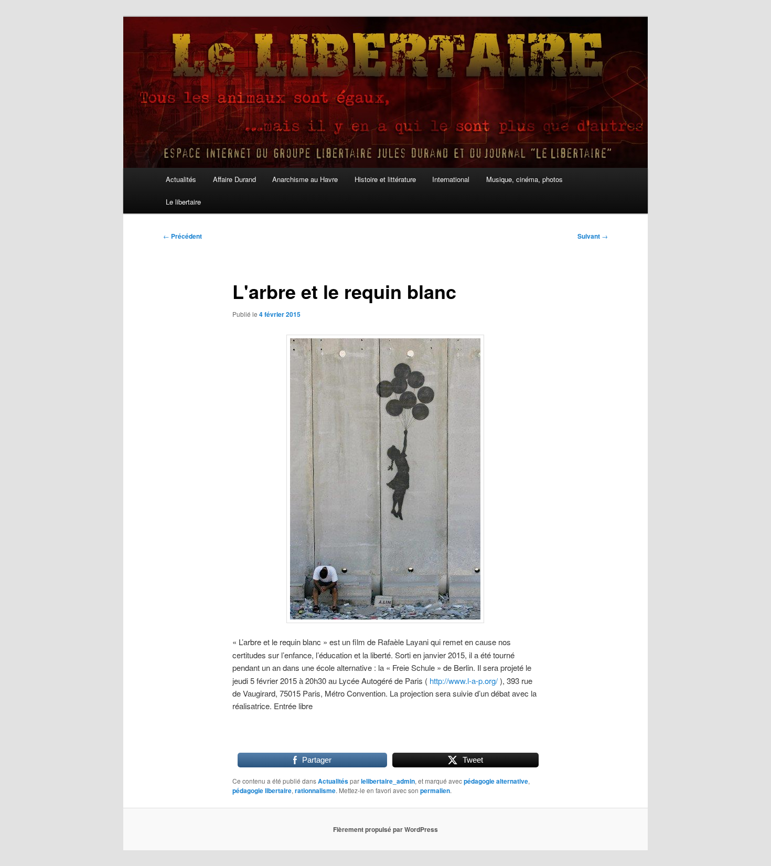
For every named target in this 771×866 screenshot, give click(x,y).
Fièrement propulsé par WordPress (385, 829)
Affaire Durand (234, 179)
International (450, 179)
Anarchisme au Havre (305, 179)
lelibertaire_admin (388, 781)
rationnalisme (315, 790)
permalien (435, 790)
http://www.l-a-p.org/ (464, 680)
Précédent (182, 236)
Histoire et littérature (385, 179)
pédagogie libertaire (262, 790)
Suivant (592, 236)
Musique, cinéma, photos (524, 179)
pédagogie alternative (496, 781)
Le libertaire (183, 202)
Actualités (181, 179)
